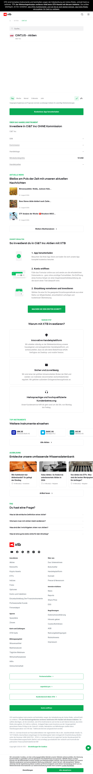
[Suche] (82, 14)
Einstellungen (28, 770)
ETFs (12, 576)
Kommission (15, 145)
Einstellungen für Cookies (37, 747)
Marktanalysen (16, 648)
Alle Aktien (45, 442)
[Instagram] (33, 552)
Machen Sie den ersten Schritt (46, 309)
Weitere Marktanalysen (45, 229)
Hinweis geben (54, 619)
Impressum (52, 642)
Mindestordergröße (17, 158)
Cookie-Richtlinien (55, 624)
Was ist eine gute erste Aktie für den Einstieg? (29, 534)
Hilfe (11, 661)
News (50, 591)
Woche (18, 98)
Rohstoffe (14, 567)
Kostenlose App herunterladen (46, 111)
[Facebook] (17, 552)
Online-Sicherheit (16, 666)
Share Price (52, 600)
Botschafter (52, 567)
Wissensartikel (15, 643)
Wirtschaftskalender (18, 657)
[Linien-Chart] (76, 98)
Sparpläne (14, 618)
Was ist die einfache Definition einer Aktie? (28, 515)
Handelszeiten (15, 164)
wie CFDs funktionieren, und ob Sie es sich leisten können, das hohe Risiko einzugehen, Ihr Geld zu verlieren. (58, 8)
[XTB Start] (6, 14)
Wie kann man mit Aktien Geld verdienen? (28, 521)
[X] (22, 552)
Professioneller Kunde (18, 603)
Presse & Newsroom (56, 580)
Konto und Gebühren (18, 594)
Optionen (13, 589)
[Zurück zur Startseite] (10, 20)
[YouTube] (12, 552)
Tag (12, 98)
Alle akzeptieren (65, 770)
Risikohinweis (53, 637)
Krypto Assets (15, 571)
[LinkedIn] (28, 552)
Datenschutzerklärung (57, 615)
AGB (49, 628)
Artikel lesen (45, 493)
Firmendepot (15, 607)
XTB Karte (14, 633)
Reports (51, 595)
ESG (49, 604)
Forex (12, 585)
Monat (26, 98)
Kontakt (51, 576)
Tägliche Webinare (17, 652)
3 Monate (34, 98)
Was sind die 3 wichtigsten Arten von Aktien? (29, 527)
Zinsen (12, 622)
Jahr (42, 98)
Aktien (16, 20)
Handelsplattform (55, 571)
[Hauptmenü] (88, 14)
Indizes (12, 580)
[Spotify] (39, 552)
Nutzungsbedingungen (57, 633)
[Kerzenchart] (81, 98)
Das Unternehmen (55, 562)
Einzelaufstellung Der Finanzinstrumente (26, 598)
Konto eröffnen (46, 708)
